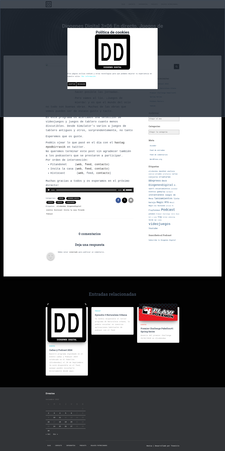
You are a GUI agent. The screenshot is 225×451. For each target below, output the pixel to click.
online (168, 206)
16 (48, 422)
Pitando (81, 210)
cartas (175, 174)
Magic (160, 202)
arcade (61, 198)
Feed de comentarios (159, 155)
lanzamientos (163, 198)
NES (155, 206)
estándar (174, 189)
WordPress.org (156, 159)
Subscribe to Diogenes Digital (162, 240)
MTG (167, 202)
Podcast (59, 202)
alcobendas (61, 206)
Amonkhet (162, 171)
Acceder (153, 146)
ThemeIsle (175, 446)
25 (60, 426)
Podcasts (83, 445)
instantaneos (156, 195)
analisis (171, 171)
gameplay (161, 192)
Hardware (169, 192)
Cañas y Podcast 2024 (60, 350)
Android (151, 174)
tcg (160, 217)
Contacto (58, 445)
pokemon (152, 214)
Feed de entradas (157, 150)
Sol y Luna (153, 217)
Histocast (58, 210)
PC (173, 206)
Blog (49, 445)
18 (60, 422)
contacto (101, 164)
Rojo (177, 214)
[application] (90, 190)
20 (71, 422)
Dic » (55, 434)
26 (66, 426)
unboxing (171, 217)
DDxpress (155, 180)
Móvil (172, 202)
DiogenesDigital (74, 206)
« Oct (48, 434)
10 (54, 417)
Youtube (153, 228)
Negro (151, 206)
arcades (158, 174)
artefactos (167, 174)
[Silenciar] (124, 190)
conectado (73, 252)
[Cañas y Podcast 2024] (66, 323)
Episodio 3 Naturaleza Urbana (111, 314)
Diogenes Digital (73, 198)
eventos (50, 202)
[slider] (129, 190)
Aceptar (72, 84)
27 (71, 426)
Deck (164, 181)
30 (48, 431)
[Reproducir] (49, 190)
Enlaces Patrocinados (99, 445)
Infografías (70, 445)
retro (173, 214)
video (160, 220)
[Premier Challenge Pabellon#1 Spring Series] (158, 312)
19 (66, 422)
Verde (151, 220)
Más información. (88, 76)
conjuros (153, 177)
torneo (165, 217)
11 (60, 417)
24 (54, 426)
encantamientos (162, 189)
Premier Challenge (163, 214)
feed (88, 164)
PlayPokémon (154, 210)
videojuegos (70, 202)
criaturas (165, 177)
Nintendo (161, 206)
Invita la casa (70, 210)
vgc (155, 220)
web (79, 164)
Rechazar (81, 84)
